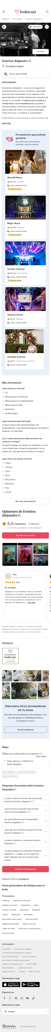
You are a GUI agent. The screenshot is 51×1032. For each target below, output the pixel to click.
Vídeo (36, 905)
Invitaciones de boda (21, 900)
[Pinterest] (16, 998)
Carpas (5, 914)
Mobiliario (36, 910)
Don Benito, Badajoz (15, 66)
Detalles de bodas (10, 905)
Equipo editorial (8, 971)
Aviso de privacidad (10, 956)
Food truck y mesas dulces (29, 928)
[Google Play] (30, 986)
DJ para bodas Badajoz (26, 772)
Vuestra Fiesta (15, 314)
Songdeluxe (23, 879)
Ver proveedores (26, 729)
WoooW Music (14, 177)
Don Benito (18, 19)
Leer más (6, 123)
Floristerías (28, 914)
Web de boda (34, 971)
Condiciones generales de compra (16, 953)
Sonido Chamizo (16, 269)
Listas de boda (31, 919)
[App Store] (11, 986)
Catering (5, 900)
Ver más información (25, 501)
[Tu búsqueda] (4, 27)
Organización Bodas (10, 924)
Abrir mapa (41, 756)
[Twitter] (10, 998)
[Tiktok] (33, 998)
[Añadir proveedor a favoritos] (47, 27)
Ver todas (41, 51)
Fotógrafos (25, 905)
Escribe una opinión (25, 535)
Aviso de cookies (29, 956)
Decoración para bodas (12, 919)
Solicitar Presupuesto (25, 869)
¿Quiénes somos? (25, 968)
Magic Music (13, 223)
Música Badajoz (9, 772)
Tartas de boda (8, 928)
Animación (16, 914)
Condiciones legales (22, 949)
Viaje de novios (29, 924)
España (11, 1011)
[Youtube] (27, 998)
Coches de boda (9, 910)
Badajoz (5, 19)
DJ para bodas (8, 933)
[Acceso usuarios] (47, 11)
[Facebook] (4, 998)
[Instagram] (21, 998)
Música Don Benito (10, 776)
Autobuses (24, 910)
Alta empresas (8, 968)
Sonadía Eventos (16, 356)
